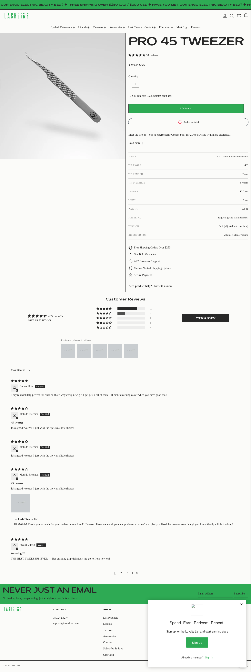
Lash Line (15, 665)
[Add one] (141, 84)
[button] (232, 16)
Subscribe (239, 593)
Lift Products (110, 617)
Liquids (107, 623)
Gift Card (108, 654)
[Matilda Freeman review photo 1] (20, 503)
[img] (19, 381)
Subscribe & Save (113, 648)
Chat (155, 286)
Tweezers (108, 630)
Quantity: (133, 76)
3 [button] (127, 573)
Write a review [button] (206, 318)
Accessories (109, 636)
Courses (107, 642)
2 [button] (121, 573)
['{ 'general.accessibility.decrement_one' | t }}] (129, 84)
